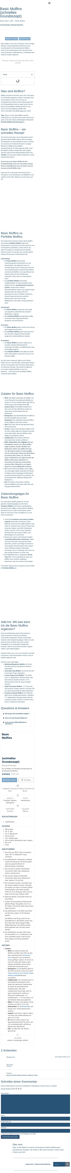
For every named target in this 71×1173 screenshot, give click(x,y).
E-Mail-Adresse (6, 1121)
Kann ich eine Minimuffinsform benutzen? (15, 723)
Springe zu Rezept (11, 38)
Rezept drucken (25, 38)
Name (3, 1115)
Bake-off (21, 466)
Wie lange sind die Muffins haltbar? (17, 713)
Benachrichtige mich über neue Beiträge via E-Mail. (19, 1134)
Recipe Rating (5, 1089)
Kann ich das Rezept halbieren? (16, 718)
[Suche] (67, 1164)
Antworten (9, 1066)
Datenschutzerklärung (42, 1164)
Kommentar (5, 1093)
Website (3, 1127)
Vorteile (3, 155)
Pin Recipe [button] (27, 780)
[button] (49, 3)
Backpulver (9, 420)
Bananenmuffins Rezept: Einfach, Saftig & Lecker (22, 1075)
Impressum (30, 1164)
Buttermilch (26, 1006)
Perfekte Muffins (8, 568)
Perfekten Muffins (7, 506)
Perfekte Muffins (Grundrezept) (11, 122)
